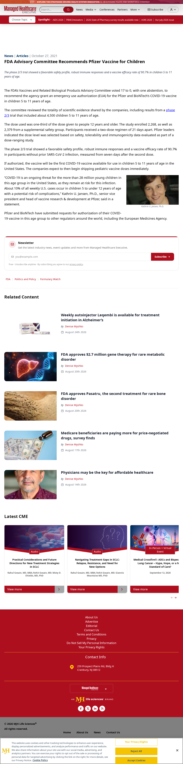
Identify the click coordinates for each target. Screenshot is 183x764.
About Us (91, 617)
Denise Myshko (74, 326)
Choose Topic (20, 19)
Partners (122, 9)
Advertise (91, 622)
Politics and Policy (25, 279)
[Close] (177, 750)
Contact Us (91, 630)
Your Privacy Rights (92, 647)
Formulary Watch (50, 279)
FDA (8, 279)
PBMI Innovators (74, 19)
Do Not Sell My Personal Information (91, 643)
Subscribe (161, 256)
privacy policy (76, 264)
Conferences (107, 9)
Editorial (91, 626)
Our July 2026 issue (164, 19)
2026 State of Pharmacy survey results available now (112, 19)
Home (67, 732)
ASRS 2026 (146, 19)
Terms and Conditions (91, 634)
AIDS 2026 (58, 19)
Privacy (91, 639)
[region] (91, 751)
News (79, 9)
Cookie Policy (40, 760)
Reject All (136, 751)
